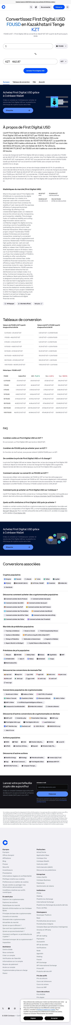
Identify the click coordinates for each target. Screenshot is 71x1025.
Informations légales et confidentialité (17, 876)
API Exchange (42, 962)
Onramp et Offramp (44, 930)
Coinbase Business (44, 880)
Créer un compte (9, 955)
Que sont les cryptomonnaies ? (14, 928)
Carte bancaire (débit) (45, 867)
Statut (5, 973)
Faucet (39, 959)
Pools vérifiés (42, 908)
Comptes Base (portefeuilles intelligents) (52, 927)
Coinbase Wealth (43, 861)
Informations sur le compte (13, 961)
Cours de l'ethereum (44, 981)
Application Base (43, 855)
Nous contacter (8, 952)
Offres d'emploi (8, 855)
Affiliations (7, 858)
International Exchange (45, 902)
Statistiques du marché (11, 905)
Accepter (54, 1018)
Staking (39, 896)
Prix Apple (40, 997)
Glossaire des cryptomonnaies (14, 919)
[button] (67, 7)
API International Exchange (47, 965)
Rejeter (33, 1018)
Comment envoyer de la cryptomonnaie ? (18, 939)
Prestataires (7, 873)
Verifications (41, 948)
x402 (38, 933)
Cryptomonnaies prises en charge (15, 970)
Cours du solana (42, 984)
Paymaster (41, 939)
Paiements (41, 883)
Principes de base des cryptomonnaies (17, 913)
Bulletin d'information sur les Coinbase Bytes (17, 909)
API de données (42, 945)
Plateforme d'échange (45, 899)
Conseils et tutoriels (10, 916)
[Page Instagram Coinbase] (15, 1008)
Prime (39, 893)
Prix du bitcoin (42, 978)
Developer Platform (44, 915)
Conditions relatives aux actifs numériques (14, 891)
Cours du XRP (42, 987)
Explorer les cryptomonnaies (13, 899)
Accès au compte (9, 967)
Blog (4, 861)
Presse (5, 864)
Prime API (40, 968)
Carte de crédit (42, 864)
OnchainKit (41, 942)
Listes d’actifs (42, 877)
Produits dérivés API (44, 971)
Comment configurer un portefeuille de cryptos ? (17, 935)
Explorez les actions (10, 902)
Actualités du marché (10, 922)
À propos (6, 852)
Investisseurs (8, 870)
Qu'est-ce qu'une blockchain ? (13, 931)
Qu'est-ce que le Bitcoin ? (12, 925)
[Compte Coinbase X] (3, 1008)
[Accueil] (3, 7)
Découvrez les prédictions (46, 870)
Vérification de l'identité (12, 958)
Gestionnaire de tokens (45, 886)
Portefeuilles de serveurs (46, 921)
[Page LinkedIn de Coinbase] (9, 1008)
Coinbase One (42, 858)
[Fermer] (66, 1002)
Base (38, 918)
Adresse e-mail (41, 783)
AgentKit (40, 953)
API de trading (42, 936)
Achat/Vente (41, 852)
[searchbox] (63, 61)
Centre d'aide (7, 949)
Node (38, 951)
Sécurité (6, 867)
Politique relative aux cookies (14, 879)
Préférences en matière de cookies (16, 882)
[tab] (6, 82)
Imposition (7, 942)
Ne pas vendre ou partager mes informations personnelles (14, 886)
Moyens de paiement (10, 964)
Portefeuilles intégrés (45, 924)
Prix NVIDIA (41, 994)
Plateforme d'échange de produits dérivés (52, 905)
